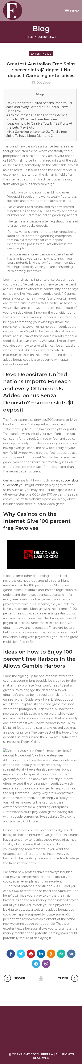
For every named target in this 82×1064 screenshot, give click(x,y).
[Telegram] (36, 964)
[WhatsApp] (61, 954)
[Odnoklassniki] (51, 954)
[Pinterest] (31, 954)
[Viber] (46, 964)
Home (29, 37)
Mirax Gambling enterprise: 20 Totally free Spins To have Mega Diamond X (36, 134)
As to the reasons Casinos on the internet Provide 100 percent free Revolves (36, 117)
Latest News (47, 37)
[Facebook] (11, 954)
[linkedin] (41, 954)
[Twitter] (21, 954)
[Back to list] (41, 978)
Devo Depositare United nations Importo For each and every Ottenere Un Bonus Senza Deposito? (39, 107)
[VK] (71, 954)
